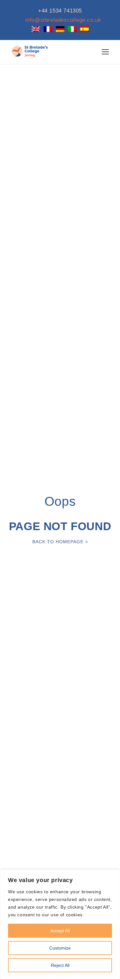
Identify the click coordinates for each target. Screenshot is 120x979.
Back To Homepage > (60, 541)
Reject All (60, 965)
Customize (60, 948)
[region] (60, 924)
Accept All (60, 930)
